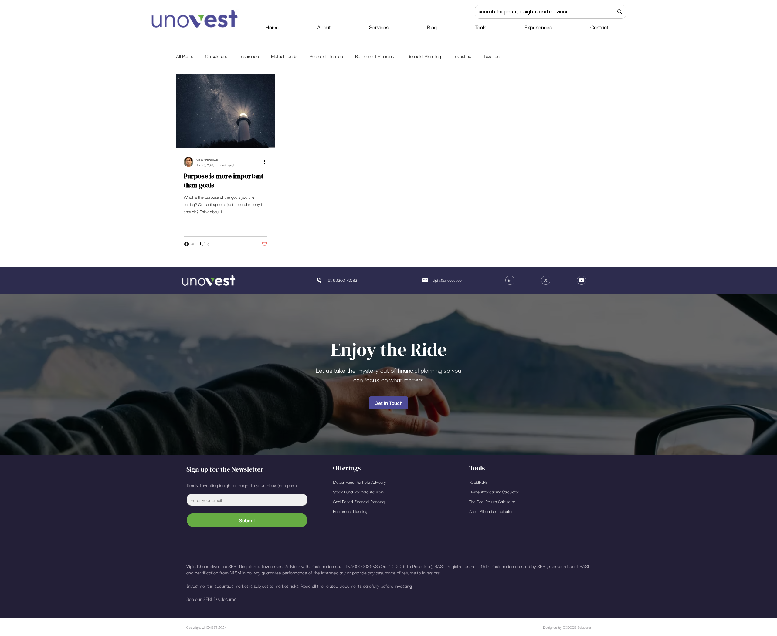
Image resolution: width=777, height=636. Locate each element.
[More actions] (266, 162)
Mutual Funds (284, 55)
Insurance (249, 55)
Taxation (492, 55)
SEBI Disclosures (219, 598)
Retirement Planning (374, 55)
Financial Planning (423, 55)
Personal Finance (326, 55)
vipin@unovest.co (447, 280)
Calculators (216, 55)
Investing (462, 55)
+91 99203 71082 (341, 280)
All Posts (184, 55)
